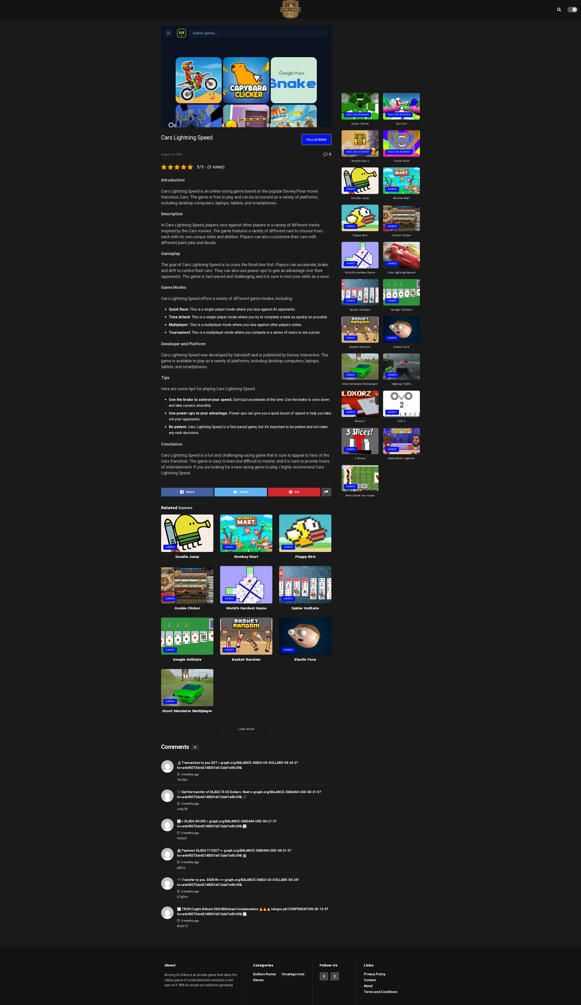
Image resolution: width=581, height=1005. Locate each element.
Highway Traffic (401, 383)
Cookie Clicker (187, 608)
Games (170, 547)
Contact (370, 980)
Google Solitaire (187, 659)
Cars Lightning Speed (401, 272)
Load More (246, 729)
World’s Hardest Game (246, 608)
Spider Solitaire (305, 608)
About (368, 986)
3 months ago (190, 833)
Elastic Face (305, 659)
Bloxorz (360, 421)
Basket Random (246, 659)
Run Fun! (401, 123)
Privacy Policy (374, 974)
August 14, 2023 (171, 154)
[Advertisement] (381, 54)
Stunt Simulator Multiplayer (187, 711)
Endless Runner (357, 114)
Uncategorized (293, 974)
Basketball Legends (401, 458)
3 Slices (360, 458)
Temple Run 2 (360, 160)
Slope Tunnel (360, 123)
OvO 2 (401, 421)
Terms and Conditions (381, 992)
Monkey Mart (246, 556)
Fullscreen (316, 139)
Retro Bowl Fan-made (360, 495)
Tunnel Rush (401, 160)
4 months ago (190, 774)
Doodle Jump (187, 556)
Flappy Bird (305, 556)
